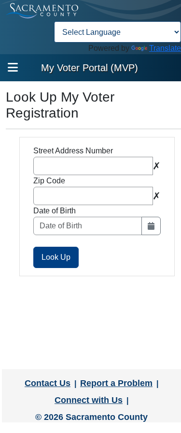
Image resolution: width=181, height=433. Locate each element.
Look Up (56, 257)
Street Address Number (73, 151)
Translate (165, 48)
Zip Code (49, 181)
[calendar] (151, 226)
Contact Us (47, 383)
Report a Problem (116, 383)
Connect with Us (89, 400)
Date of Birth (54, 211)
